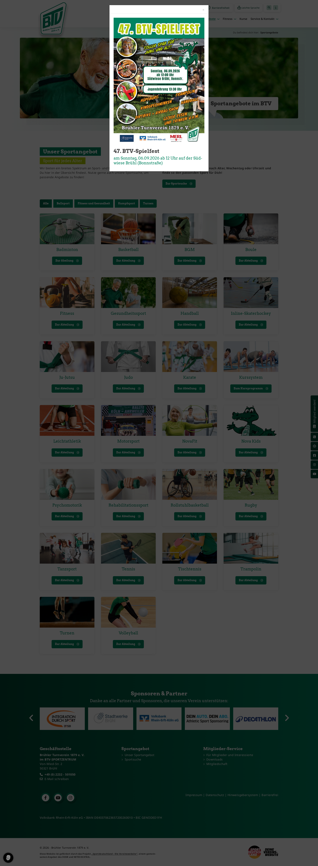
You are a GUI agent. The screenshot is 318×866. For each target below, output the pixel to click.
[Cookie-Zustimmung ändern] (8, 858)
